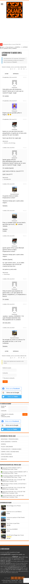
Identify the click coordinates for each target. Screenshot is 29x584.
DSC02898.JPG (7, 179)
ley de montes (12, 564)
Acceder (5, 381)
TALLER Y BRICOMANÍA (7, 446)
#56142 (24, 279)
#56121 (24, 100)
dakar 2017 (21, 557)
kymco (8, 564)
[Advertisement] (14, 29)
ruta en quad (2, 569)
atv (8, 552)
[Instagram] (22, 578)
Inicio (2, 47)
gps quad (4, 564)
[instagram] (9, 578)
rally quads (25, 568)
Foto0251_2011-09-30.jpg (9, 143)
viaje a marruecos (7, 572)
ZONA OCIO (4, 459)
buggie (18, 552)
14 (18, 69)
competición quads (16, 554)
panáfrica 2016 (20, 566)
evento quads (5, 563)
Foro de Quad (9, 47)
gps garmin (13, 563)
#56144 (24, 327)
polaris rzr (2, 568)
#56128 (24, 119)
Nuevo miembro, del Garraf (16, 483)
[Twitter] (19, 578)
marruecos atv (19, 564)
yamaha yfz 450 (15, 572)
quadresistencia (13, 568)
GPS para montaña (19, 563)
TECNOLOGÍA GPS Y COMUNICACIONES (11, 449)
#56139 (24, 210)
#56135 (24, 147)
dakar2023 (5, 559)
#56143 (24, 304)
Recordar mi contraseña (9, 378)
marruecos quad (7, 566)
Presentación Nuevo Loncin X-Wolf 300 (12, 44)
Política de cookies (13, 582)
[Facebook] (6, 578)
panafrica (14, 566)
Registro (3, 415)
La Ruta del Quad (6, 580)
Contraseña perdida (5, 416)
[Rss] (5, 578)
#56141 (24, 235)
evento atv (26, 561)
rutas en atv (9, 569)
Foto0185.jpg (7, 274)
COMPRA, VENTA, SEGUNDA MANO (10, 451)
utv (3, 572)
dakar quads (5, 561)
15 (21, 69)
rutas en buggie (16, 569)
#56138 (24, 184)
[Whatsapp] (12, 578)
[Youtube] (8, 578)
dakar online (20, 559)
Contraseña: (5, 373)
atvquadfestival (12, 552)
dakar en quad (12, 559)
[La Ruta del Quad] (14, 10)
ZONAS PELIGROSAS (6, 454)
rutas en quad (4, 571)
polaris (24, 566)
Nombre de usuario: (7, 368)
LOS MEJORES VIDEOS (7, 456)
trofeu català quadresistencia (21, 571)
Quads (21, 568)
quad (6, 568)
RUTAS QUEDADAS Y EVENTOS (9, 441)
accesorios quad (3, 552)
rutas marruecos (12, 571)
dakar (15, 556)
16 (23, 69)
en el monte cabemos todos (17, 561)
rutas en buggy (25, 569)
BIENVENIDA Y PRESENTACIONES (9, 439)
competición (5, 554)
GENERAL (17, 47)
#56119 (24, 77)
